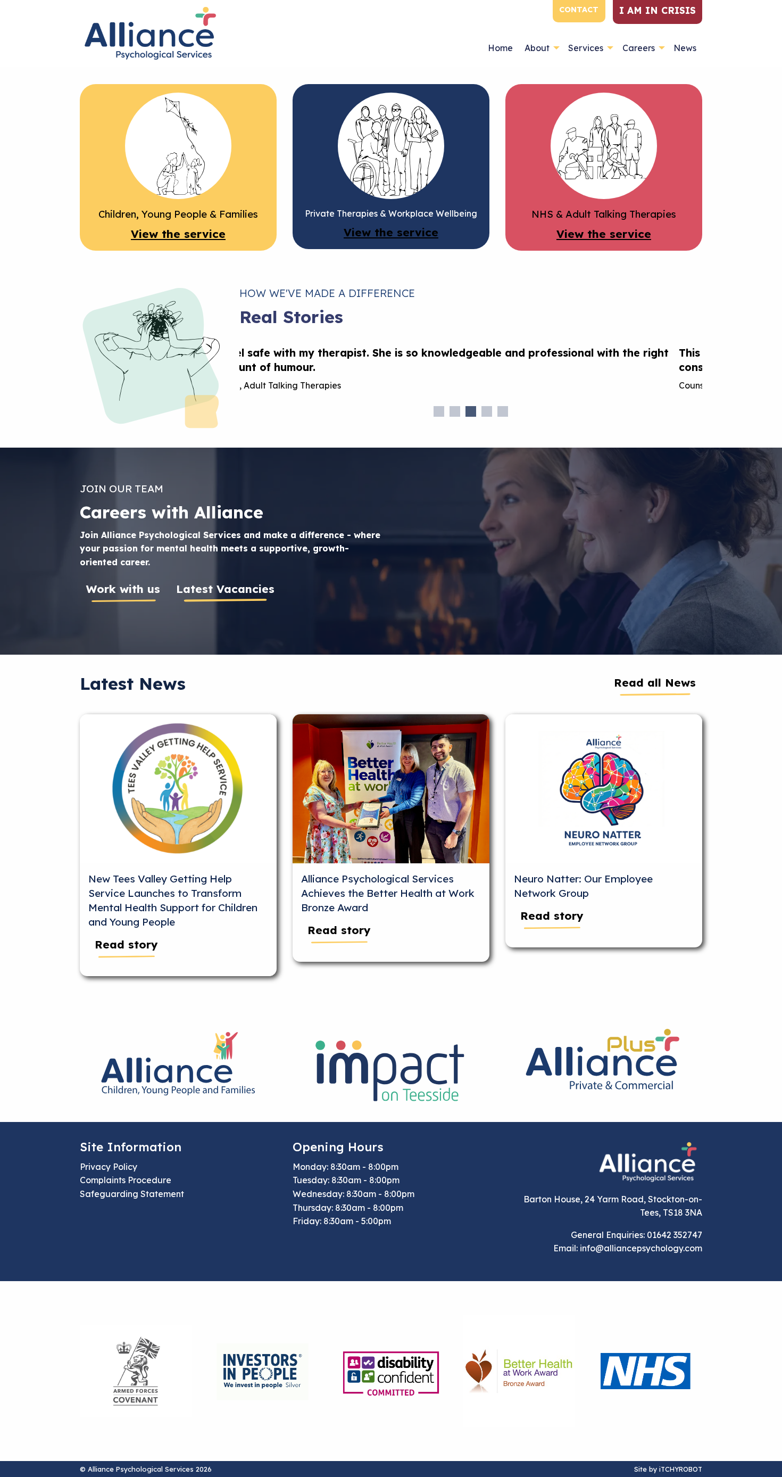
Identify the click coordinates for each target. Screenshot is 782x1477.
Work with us (123, 589)
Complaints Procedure (125, 1180)
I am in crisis (657, 10)
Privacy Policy (108, 1166)
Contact (578, 9)
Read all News (655, 682)
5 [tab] (502, 411)
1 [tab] (439, 411)
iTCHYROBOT (680, 1469)
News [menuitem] (684, 48)
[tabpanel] (470, 373)
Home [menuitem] (500, 48)
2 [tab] (455, 411)
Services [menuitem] (585, 48)
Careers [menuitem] (638, 48)
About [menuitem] (537, 48)
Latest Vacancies (225, 589)
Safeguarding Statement (132, 1194)
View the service (178, 234)
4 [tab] (486, 411)
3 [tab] (470, 411)
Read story (126, 944)
